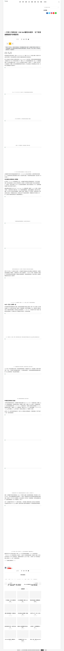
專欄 (41, 1)
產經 (35, 1)
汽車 (31, 579)
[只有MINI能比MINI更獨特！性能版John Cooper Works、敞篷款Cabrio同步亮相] (23, 608)
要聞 (26, 1)
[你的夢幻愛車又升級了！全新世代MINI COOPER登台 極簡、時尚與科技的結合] (10, 621)
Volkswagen (19, 579)
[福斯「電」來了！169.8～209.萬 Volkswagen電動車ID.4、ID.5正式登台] (35, 608)
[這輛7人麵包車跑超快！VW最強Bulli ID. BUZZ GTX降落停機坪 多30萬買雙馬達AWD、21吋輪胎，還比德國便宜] (10, 608)
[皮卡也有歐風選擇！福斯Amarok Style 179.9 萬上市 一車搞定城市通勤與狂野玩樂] (23, 595)
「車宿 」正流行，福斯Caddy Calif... (35, 639)
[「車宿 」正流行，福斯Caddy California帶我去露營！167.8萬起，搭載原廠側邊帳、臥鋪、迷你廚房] (35, 634)
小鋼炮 (25, 579)
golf (12, 579)
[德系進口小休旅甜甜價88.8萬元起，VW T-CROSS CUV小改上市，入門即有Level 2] (23, 621)
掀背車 (28, 579)
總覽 (20, 1)
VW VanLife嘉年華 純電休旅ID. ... (10, 639)
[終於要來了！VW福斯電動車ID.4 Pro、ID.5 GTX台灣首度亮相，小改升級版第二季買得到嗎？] (35, 621)
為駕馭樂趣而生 (35, 579)
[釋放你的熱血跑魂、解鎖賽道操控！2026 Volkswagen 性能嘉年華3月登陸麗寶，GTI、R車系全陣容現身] (35, 595)
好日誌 (45, 1)
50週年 (9, 579)
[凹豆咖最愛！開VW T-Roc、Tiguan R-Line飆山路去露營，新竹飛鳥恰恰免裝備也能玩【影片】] (23, 634)
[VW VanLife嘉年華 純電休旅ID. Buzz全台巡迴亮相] (10, 634)
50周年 (6, 579)
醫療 (32, 1)
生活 (29, 1)
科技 (38, 1)
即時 (23, 1)
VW (22, 579)
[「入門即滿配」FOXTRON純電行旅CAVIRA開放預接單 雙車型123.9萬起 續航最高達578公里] (10, 595)
